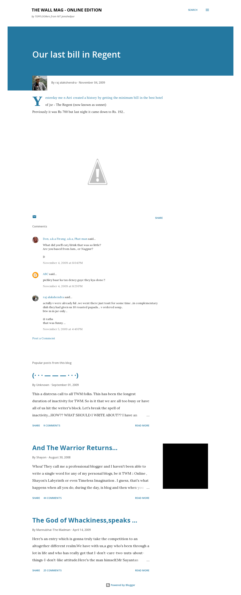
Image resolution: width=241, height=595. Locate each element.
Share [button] (159, 217)
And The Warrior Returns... (75, 447)
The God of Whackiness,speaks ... (84, 520)
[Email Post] (34, 217)
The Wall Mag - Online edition (67, 10)
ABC (45, 274)
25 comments (52, 570)
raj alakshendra (53, 297)
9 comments (51, 425)
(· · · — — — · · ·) (55, 375)
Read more (142, 425)
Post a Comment (43, 338)
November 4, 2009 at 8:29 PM (63, 286)
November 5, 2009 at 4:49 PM (63, 329)
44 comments (52, 498)
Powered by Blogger (122, 585)
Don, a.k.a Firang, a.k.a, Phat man (65, 239)
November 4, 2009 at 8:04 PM (63, 263)
